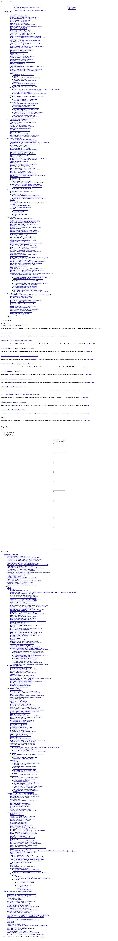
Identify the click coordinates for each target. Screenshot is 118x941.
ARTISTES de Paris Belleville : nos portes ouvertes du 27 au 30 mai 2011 (32, 277)
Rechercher (3, 320)
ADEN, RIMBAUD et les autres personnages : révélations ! (25, 36)
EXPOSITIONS (11, 217)
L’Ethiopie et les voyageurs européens (20, 244)
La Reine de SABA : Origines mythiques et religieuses (27, 90)
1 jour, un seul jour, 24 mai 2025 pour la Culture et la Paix (21, 894)
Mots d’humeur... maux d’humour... (19, 52)
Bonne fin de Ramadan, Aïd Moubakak (20, 148)
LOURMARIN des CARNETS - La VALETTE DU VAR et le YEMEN (25, 917)
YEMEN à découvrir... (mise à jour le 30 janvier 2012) (24, 136)
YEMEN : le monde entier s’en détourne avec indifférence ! (22, 585)
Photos (12, 73)
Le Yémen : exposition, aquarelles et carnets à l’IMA (23, 233)
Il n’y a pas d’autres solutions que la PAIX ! (18, 575)
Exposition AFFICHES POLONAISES (17, 902)
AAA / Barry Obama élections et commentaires (25, 99)
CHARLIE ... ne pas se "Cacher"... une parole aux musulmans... (23, 563)
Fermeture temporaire (19, 8)
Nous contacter (72, 7)
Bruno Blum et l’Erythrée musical (18, 145)
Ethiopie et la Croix (15, 123)
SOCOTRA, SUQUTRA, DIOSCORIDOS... (22, 260)
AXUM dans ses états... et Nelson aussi (20, 57)
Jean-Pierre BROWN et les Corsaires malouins (22, 49)
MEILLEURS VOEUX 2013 (17, 225)
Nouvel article (10, 921)
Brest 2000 (16, 82)
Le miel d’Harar (14, 162)
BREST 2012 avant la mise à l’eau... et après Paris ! (20, 562)
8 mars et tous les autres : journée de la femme (18, 556)
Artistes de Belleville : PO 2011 (21, 106)
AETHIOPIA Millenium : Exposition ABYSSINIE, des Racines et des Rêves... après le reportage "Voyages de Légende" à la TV (43, 592)
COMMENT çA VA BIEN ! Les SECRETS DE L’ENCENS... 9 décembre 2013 (27, 565)
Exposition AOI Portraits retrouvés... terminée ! (19, 904)
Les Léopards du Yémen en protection (23, 188)
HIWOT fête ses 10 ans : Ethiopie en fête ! (24, 111)
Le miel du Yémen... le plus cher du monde (21, 47)
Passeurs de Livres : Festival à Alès (16, 924)
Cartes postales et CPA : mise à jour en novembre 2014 (24, 309)
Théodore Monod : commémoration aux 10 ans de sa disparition (29, 198)
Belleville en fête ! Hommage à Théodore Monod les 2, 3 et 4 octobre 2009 (29, 605)
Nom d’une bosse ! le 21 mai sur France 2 (20, 20)
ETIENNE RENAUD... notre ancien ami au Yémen (20, 569)
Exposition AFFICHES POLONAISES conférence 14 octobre (30, 10)
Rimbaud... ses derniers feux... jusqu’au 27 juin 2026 (27, 7)
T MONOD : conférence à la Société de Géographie (20, 582)
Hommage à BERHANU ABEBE (19, 60)
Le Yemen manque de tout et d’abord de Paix (18, 912)
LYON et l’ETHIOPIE (13, 918)
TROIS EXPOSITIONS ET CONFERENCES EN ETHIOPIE (23, 932)
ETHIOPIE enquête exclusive (14, 899)
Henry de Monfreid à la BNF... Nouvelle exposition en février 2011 (27, 276)
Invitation (3, 417)
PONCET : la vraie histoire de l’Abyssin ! (21, 30)
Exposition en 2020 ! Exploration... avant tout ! (19, 905)
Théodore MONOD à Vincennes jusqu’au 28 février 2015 (25, 221)
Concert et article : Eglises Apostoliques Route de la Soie (24, 24)
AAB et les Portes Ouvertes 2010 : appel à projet (25, 103)
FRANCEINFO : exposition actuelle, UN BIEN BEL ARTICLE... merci (19, 356)
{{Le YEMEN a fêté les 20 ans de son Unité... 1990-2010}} (28, 96)
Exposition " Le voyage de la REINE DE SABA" (23, 264)
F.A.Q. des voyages (15, 132)
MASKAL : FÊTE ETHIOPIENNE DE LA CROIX (23, 141)
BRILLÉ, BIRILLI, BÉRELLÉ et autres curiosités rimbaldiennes (30, 202)
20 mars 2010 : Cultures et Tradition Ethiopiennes (22, 167)
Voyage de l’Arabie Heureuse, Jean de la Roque (22, 62)
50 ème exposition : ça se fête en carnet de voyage (23, 238)
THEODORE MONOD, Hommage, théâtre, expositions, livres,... (27, 185)
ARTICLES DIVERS (12, 14)
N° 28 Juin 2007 (17, 213)
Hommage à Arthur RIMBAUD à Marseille (21, 172)
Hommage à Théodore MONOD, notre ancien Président (24, 70)
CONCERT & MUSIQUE (11, 555)
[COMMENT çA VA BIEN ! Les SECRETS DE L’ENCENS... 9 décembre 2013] (59, 490)
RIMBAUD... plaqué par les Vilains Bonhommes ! (26, 116)
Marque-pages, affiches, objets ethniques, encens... (23, 302)
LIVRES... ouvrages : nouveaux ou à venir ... (21, 297)
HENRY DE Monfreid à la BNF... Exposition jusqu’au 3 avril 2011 (30, 283)
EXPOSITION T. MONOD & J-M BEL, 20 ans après (21, 570)
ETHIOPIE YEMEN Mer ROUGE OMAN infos (19, 119)
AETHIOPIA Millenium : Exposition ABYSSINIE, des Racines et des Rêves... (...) (31, 273)
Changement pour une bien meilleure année (24, 85)
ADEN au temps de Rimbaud (17, 241)
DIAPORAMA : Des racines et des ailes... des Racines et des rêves (27, 270)
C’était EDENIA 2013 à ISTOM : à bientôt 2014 (22, 21)
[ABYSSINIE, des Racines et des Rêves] (59, 451)
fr (5, 12)
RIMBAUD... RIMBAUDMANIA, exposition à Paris (24, 247)
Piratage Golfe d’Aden (16, 53)
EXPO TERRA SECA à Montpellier (19, 165)
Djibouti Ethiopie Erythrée (13, 898)
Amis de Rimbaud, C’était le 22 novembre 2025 (19, 895)
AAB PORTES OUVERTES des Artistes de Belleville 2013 (25, 227)
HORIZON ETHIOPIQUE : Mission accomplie (25, 284)
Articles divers (14, 201)
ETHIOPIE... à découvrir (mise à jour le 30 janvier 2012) (24, 135)
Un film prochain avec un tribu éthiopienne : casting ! (23, 149)
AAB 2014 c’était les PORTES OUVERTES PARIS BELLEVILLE (24, 559)
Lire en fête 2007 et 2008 (19, 79)
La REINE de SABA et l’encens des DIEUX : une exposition (26, 263)
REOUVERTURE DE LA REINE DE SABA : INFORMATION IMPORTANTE (28, 925)
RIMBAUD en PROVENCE (14, 930)
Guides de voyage (14, 304)
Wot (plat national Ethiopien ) (20, 315)
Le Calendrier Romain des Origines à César (21, 50)
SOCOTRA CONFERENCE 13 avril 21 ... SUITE (20, 931)
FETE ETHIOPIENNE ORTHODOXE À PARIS (23, 174)
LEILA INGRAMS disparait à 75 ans (19, 16)
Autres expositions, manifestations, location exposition (24, 274)
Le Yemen (12, 95)
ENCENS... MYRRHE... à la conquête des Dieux (26, 109)
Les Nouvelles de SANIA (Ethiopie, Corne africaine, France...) (26, 169)
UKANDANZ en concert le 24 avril (16, 583)
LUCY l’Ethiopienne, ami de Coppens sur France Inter (27, 197)
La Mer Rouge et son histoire (17, 63)
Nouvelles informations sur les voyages (20, 131)
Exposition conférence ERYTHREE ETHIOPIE (13, 410)
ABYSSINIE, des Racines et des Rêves (23, 75)
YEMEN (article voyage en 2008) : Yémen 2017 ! (23, 122)
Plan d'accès (72, 9)
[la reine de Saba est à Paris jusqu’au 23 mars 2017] (59, 471)
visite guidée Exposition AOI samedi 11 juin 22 (13, 386)
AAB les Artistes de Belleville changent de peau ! (26, 195)
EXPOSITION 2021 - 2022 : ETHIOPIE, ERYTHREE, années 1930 (28, 261)
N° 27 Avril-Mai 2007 (19, 211)
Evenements (13, 98)
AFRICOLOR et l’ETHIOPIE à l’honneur (21, 146)
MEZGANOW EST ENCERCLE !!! (23, 100)
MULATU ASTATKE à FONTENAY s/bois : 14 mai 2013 (22, 578)
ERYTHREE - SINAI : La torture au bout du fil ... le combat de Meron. (25, 567)
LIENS (9, 316)
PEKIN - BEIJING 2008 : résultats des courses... (25, 86)
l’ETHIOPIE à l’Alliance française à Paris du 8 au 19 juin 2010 (26, 243)
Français (6, 586)
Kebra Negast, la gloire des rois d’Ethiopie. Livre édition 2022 (26, 300)
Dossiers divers (14, 102)
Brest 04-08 (16, 76)
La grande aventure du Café (17, 67)
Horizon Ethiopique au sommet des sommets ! (25, 286)
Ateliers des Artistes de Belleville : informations (22, 139)
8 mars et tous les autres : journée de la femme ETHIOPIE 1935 (23, 557)
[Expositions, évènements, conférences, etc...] (59, 461)
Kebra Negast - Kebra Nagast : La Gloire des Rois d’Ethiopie (22, 909)
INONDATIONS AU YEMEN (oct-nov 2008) (22, 56)
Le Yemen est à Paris (15, 228)
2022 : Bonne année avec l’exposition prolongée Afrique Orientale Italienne (20, 394)
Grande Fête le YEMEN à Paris (18, 253)
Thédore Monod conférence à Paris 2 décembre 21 (13, 402)
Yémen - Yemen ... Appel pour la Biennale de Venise (18, 891)
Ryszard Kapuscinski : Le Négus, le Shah (20, 151)
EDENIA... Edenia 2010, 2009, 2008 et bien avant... (26, 77)
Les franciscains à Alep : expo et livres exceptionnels (23, 164)
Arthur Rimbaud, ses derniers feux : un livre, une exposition (22, 896)
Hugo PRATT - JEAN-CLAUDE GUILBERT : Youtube (24, 220)
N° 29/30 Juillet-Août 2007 (20, 214)
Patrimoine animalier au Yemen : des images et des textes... (28, 290)
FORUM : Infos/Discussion (17, 179)
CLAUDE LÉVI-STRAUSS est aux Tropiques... (26, 108)
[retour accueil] (1, 1)
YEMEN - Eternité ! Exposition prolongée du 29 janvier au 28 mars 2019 (25, 934)
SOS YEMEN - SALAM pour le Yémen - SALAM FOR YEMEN (24, 580)
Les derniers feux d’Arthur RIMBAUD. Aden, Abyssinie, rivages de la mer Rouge (28, 914)
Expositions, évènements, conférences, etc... (21, 218)
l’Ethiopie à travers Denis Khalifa (18, 29)
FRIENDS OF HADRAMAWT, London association (23, 159)
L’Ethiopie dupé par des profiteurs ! (19, 27)
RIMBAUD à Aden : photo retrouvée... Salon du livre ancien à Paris (27, 37)
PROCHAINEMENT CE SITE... (19, 194)
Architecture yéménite (15, 65)
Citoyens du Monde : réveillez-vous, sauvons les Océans (27, 187)
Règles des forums (15, 178)
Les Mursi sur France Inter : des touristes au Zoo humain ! (25, 144)
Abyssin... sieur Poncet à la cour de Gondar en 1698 (23, 230)
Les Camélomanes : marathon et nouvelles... (24, 115)
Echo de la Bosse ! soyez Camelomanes (20, 44)
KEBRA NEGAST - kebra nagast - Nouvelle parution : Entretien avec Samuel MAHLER (36, 89)
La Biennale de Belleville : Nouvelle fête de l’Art (22, 237)
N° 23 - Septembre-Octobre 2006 (21, 205)
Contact (42, 937)
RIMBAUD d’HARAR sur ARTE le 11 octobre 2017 (20, 928)
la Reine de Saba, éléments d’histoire (22, 92)
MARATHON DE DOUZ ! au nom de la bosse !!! (23, 19)
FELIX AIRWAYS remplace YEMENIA (20, 128)
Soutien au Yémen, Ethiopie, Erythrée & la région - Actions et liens (27, 695)
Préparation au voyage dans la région (19, 133)
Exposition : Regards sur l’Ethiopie (19, 234)
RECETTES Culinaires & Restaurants (20, 177)
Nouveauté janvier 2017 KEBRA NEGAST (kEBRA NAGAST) (23, 919)
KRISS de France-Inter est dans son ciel (20, 171)
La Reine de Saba (14, 88)
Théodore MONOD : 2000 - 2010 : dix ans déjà (22, 33)
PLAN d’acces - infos (12, 190)
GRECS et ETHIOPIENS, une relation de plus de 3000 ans (25, 40)
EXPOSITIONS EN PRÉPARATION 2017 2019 (23, 223)
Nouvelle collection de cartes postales (19, 299)
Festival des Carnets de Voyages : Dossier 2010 (22, 271)
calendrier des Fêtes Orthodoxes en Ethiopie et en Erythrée (25, 43)
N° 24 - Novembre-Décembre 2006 (22, 207)
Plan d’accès (13, 192)
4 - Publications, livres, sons (14, 293)
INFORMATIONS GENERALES (19, 266)
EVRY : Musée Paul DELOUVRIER (19, 155)
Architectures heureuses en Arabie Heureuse (24, 80)
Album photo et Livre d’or (17, 39)
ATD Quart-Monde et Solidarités (18, 54)
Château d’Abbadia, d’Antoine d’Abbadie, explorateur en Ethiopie (27, 46)
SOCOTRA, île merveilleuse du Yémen (20, 125)
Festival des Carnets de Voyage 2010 (19, 248)
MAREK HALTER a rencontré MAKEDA (21, 59)
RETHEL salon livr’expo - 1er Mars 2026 (17, 927)
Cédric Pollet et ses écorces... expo (19, 161)
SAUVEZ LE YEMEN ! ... (14, 579)
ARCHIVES (13, 72)
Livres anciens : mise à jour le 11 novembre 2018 (22, 310)
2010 (14, 215)
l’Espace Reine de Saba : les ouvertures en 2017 (22, 191)
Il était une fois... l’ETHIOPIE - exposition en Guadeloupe (28, 112)
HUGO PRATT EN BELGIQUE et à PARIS (18, 573)
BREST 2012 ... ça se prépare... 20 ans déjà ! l (22, 34)
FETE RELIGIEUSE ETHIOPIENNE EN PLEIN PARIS (28, 182)
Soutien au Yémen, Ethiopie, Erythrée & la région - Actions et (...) (27, 66)
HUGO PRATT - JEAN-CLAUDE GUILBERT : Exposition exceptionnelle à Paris (28, 572)
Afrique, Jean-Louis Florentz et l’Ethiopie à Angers (23, 240)
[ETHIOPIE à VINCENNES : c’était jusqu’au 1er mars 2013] (59, 516)
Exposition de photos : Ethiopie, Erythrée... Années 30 (24, 254)
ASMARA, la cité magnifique (18, 42)
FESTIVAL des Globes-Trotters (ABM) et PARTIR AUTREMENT (27, 175)
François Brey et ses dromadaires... (19, 23)
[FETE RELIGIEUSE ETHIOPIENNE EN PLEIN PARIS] (59, 480)
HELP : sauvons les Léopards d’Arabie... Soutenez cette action (26, 26)
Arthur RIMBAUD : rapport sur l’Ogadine (24, 105)
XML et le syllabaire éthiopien (18, 156)
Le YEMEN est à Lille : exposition (19, 256)
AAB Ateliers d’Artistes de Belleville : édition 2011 (23, 246)
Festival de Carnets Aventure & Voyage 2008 (24, 83)
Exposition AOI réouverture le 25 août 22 (11, 371)
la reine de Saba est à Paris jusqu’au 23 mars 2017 (19, 911)
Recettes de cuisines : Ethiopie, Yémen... (20, 313)
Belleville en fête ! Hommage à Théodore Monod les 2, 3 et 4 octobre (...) (29, 257)
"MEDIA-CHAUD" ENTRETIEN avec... (21, 181)
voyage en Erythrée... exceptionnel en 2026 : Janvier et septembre (17, 348)
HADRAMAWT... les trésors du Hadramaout (18, 908)
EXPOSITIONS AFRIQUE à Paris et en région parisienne (28, 279)
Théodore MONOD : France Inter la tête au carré (22, 31)
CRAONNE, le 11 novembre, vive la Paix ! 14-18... (20, 566)
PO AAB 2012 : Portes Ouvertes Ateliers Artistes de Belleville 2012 (30, 292)
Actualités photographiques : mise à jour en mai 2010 (23, 126)
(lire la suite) (98, 328)
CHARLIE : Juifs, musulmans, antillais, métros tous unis (24, 17)
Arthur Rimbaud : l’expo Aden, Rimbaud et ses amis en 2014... (26, 69)
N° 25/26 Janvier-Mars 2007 (20, 210)
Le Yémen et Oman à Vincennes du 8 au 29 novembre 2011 (25, 231)
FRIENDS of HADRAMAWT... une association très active (28, 280)
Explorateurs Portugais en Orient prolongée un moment (21, 901)
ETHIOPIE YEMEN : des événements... (20, 121)
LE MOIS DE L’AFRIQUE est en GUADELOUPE (26, 113)
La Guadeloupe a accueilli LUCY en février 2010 (22, 168)
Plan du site (10, 317)
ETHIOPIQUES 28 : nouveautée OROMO (21, 296)
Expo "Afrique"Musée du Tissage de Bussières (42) (23, 154)
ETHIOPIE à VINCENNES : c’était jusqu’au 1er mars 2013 (25, 224)
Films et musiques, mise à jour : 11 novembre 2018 (23, 306)
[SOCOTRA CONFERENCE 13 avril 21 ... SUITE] (59, 549)
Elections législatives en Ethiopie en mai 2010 (21, 152)
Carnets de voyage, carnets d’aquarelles (20, 307)
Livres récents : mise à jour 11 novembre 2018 (22, 303)
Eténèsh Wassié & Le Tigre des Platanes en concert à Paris (25, 184)
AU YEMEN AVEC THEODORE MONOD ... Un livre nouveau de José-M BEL (31, 294)
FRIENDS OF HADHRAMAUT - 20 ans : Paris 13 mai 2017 (23, 907)
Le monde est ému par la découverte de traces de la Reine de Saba (30, 93)
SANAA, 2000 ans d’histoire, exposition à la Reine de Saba (25, 251)
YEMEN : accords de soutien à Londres (23, 118)
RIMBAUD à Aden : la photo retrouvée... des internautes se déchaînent (28, 158)
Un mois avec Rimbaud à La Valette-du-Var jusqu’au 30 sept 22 (17, 363)
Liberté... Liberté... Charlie (14, 576)
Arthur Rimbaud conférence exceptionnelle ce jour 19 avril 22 (16, 379)
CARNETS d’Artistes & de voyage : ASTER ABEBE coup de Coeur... (28, 269)
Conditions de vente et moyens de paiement (21, 312)
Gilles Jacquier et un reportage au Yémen (23, 281)
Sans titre (12, 129)
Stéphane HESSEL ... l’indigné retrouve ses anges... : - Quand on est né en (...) (30, 142)
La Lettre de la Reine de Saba (14, 138)
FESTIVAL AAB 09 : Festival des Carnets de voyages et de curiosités (28, 258)
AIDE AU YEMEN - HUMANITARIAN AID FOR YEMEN (23, 560)
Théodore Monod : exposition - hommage (20, 236)
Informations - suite (15, 267)
